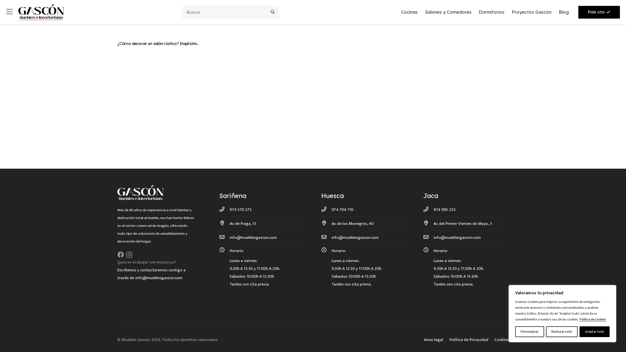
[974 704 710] (326, 210)
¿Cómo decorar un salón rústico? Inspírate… (158, 43)
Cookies (501, 339)
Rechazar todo (561, 331)
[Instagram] (129, 255)
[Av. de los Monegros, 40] (326, 224)
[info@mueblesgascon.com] (224, 238)
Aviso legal (433, 339)
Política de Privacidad (468, 339)
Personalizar (529, 331)
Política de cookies (593, 319)
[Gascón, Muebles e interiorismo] (41, 12)
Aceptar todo (594, 331)
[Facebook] (120, 255)
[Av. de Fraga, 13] (224, 224)
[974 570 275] (224, 210)
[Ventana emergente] (9, 12)
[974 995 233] (428, 210)
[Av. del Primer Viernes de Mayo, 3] (428, 224)
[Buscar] (273, 12)
